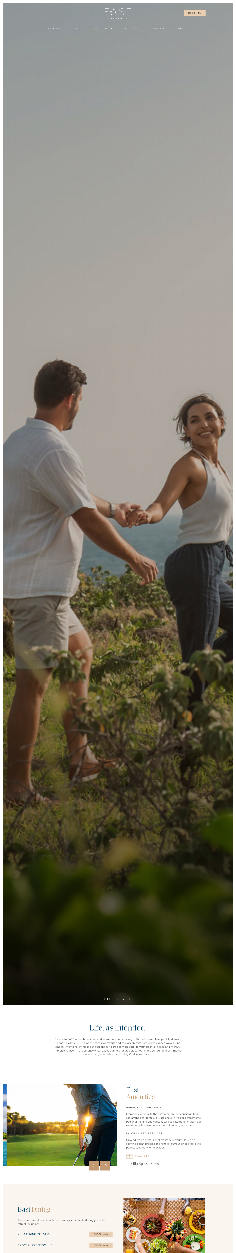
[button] (160, 29)
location (77, 29)
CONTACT (182, 29)
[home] (118, 13)
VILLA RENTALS (134, 29)
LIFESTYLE (54, 29)
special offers (104, 29)
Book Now (194, 13)
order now (101, 1234)
